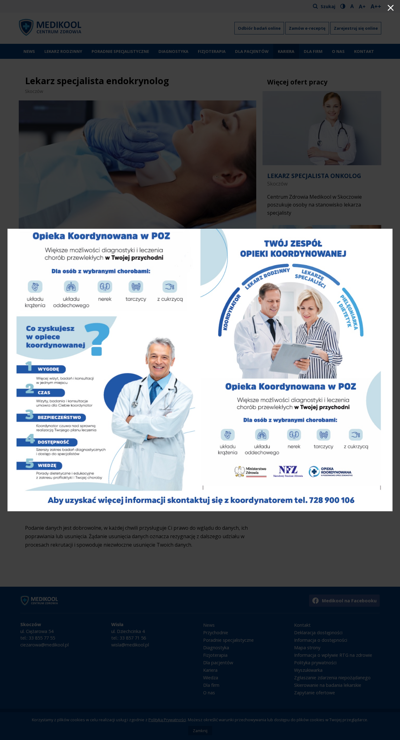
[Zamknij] (391, 8)
